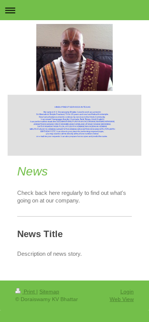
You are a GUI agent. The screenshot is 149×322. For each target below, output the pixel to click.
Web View (122, 299)
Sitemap (49, 292)
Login (127, 292)
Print (29, 292)
